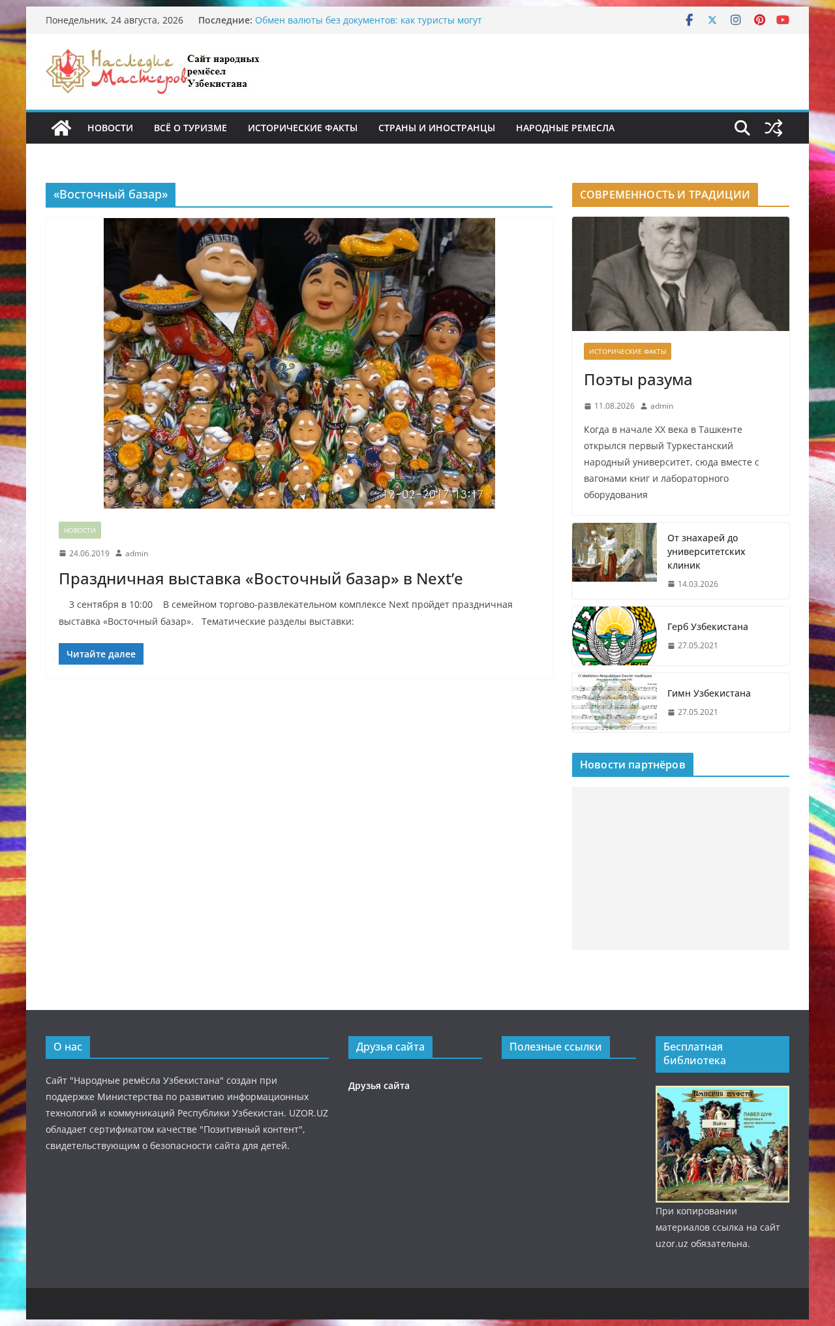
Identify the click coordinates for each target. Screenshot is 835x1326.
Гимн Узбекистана (709, 693)
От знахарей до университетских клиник (706, 551)
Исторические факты (302, 127)
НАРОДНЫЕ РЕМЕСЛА (565, 127)
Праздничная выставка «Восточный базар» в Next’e (261, 578)
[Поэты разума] (680, 274)
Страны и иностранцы (436, 127)
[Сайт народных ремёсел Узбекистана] (61, 128)
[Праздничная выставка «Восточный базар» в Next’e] (299, 363)
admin (136, 553)
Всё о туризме (190, 127)
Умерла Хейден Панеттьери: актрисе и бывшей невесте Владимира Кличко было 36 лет (381, 13)
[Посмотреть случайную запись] (773, 128)
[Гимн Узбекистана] (614, 702)
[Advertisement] (680, 868)
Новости (110, 127)
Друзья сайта (379, 1085)
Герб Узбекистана (707, 626)
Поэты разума (638, 379)
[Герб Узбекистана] (614, 636)
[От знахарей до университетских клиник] (614, 561)
